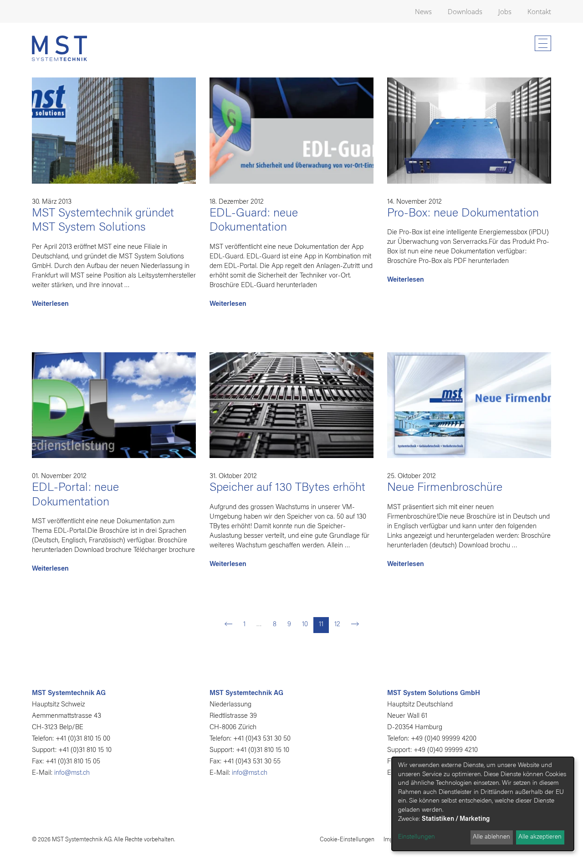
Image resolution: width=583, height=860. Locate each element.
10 (305, 624)
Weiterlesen (50, 304)
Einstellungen (416, 837)
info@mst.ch (72, 773)
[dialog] (483, 804)
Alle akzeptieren (540, 837)
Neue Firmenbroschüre (444, 488)
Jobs (504, 11)
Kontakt (539, 11)
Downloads (465, 11)
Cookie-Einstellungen (347, 840)
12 (337, 624)
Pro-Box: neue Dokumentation (463, 214)
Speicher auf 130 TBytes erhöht (287, 488)
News (423, 11)
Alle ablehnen (491, 837)
